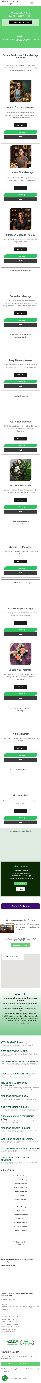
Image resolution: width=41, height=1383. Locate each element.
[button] (2, 928)
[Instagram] (20, 1269)
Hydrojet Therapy (20, 1218)
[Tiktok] (20, 1278)
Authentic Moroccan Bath (20, 1214)
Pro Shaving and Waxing (20, 1230)
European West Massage (20, 1180)
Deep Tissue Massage (20, 1203)
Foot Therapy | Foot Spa (20, 1222)
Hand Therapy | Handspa (20, 1226)
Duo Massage (20, 1195)
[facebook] (20, 1274)
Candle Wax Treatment (20, 1191)
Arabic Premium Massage (20, 1176)
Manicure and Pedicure (20, 1234)
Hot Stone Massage (20, 1210)
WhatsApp (22, 132)
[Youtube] (20, 1283)
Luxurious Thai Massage (20, 1187)
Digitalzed (6, 1371)
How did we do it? (10, 1352)
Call (20, 136)
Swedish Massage (20, 1199)
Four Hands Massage (20, 1207)
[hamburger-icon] (32, 3)
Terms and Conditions (18, 1378)
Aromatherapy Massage (20, 1183)
